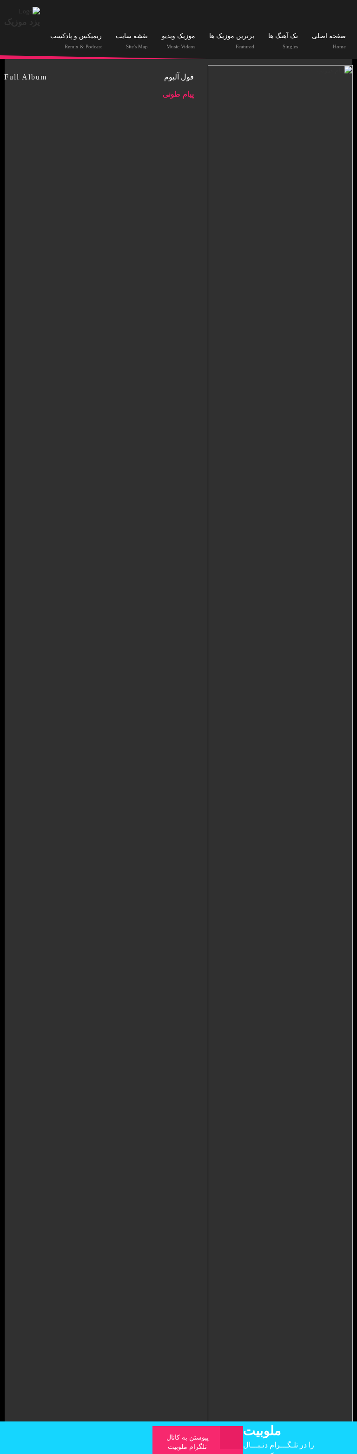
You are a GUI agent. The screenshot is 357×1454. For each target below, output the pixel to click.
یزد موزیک (22, 21)
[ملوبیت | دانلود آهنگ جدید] (29, 10)
